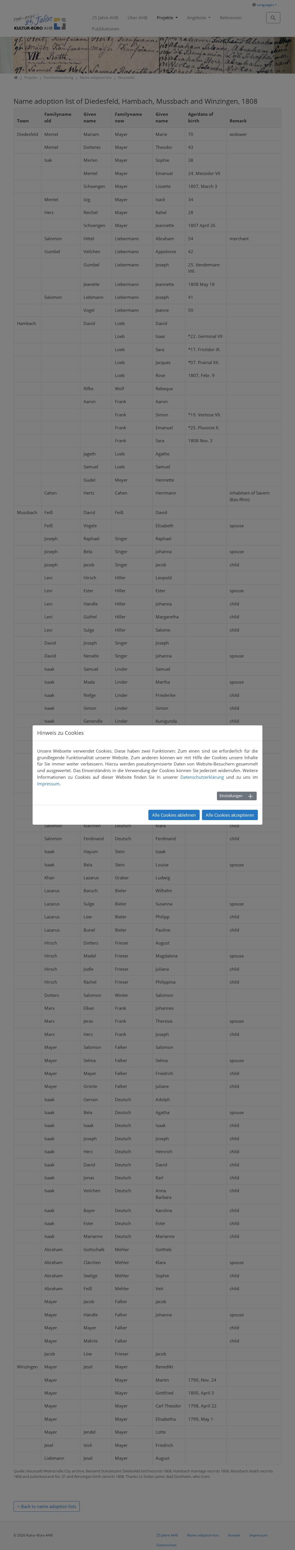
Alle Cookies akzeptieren (230, 815)
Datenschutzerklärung (202, 777)
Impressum (48, 783)
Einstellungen (231, 795)
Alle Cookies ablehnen (174, 815)
